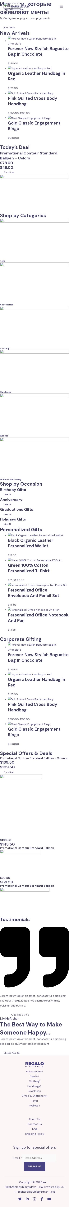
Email (17, 1158)
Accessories (6, 304)
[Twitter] (20, 1199)
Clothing (4, 348)
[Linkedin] (27, 1199)
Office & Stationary (10, 479)
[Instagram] (34, 1199)
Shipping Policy (34, 1133)
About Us (34, 1119)
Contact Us (34, 1124)
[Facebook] (42, 1199)
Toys (2, 261)
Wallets (4, 435)
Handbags (5, 392)
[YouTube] (49, 1199)
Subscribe (34, 1166)
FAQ (34, 1128)
